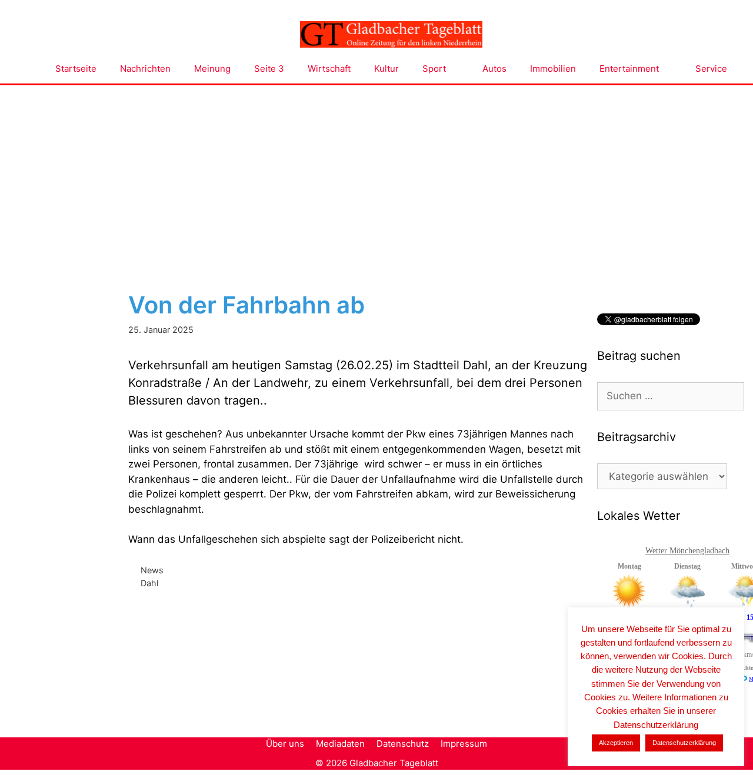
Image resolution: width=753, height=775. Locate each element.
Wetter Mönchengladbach (687, 550)
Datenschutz (402, 743)
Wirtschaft (329, 68)
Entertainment (629, 68)
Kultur (386, 68)
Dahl (149, 583)
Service (711, 68)
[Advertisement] (376, 173)
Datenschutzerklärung (684, 742)
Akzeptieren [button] (616, 742)
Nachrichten (145, 68)
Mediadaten (340, 743)
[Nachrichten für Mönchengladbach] (391, 34)
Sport (434, 68)
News (152, 570)
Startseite (75, 68)
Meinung (212, 68)
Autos (494, 68)
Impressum (464, 743)
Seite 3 (269, 68)
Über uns (285, 743)
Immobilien (553, 68)
